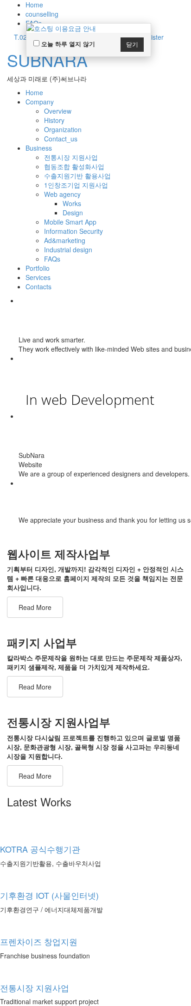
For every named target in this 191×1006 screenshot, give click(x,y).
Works (72, 203)
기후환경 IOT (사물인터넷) (49, 895)
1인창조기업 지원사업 (76, 184)
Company (39, 101)
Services (38, 277)
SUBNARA (47, 60)
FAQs (52, 258)
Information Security (73, 231)
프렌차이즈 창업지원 (38, 941)
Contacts (38, 286)
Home (34, 4)
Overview (57, 111)
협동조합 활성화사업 (74, 166)
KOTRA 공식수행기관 (40, 849)
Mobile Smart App (70, 221)
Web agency (62, 194)
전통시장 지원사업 (71, 157)
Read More (35, 607)
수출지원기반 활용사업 (77, 175)
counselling (41, 13)
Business (38, 147)
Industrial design (68, 249)
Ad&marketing (64, 240)
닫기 (132, 44)
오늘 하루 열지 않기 (67, 43)
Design (73, 212)
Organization (63, 129)
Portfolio (37, 268)
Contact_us (60, 138)
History (54, 120)
